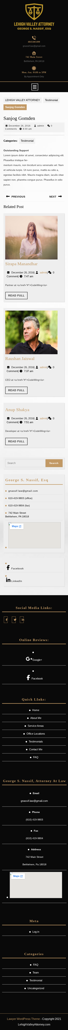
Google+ (37, 659)
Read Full (18, 296)
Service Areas (36, 725)
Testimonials (36, 741)
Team (36, 972)
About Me (35, 717)
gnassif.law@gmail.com (34, 46)
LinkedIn (16, 581)
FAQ (35, 757)
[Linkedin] (21, 619)
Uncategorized (36, 988)
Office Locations (36, 733)
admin (40, 126)
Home (35, 710)
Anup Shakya (17, 409)
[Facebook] (5, 619)
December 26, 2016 (20, 126)
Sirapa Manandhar (21, 263)
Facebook (17, 568)
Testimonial (51, 100)
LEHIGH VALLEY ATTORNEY (22, 100)
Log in (35, 931)
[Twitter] (13, 619)
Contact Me (35, 749)
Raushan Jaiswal (20, 358)
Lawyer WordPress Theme (23, 1018)
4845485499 (34, 42)
